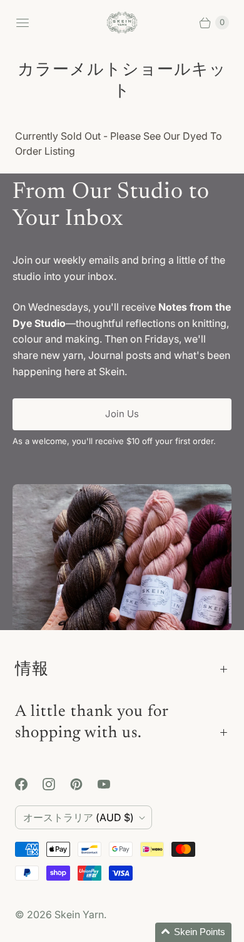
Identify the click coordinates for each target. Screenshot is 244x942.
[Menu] (22, 23)
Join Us (122, 414)
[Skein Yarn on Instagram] (56, 784)
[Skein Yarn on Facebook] (29, 784)
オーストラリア (78, 817)
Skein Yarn (79, 914)
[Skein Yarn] (122, 23)
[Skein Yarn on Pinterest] (84, 784)
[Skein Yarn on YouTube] (111, 784)
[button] (193, 932)
